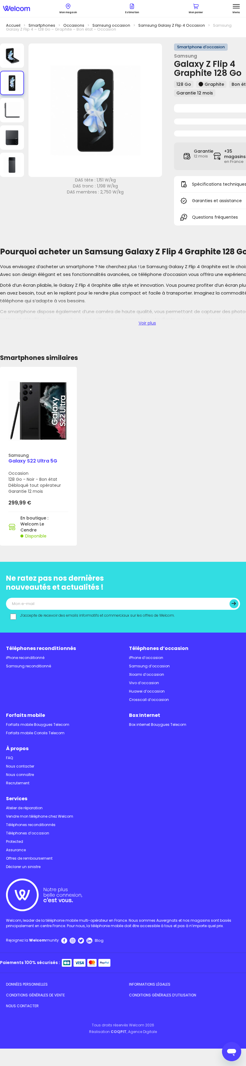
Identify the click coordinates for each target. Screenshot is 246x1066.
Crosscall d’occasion (149, 699)
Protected (14, 841)
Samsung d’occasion (149, 666)
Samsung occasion (111, 25)
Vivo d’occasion (144, 682)
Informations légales (149, 984)
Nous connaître (20, 774)
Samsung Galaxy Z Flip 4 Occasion (171, 25)
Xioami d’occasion (146, 674)
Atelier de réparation (24, 807)
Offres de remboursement (29, 858)
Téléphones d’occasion (158, 648)
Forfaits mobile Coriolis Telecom (35, 732)
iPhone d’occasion (146, 657)
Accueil (13, 25)
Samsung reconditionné (28, 666)
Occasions (73, 25)
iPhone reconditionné (25, 657)
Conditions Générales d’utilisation (162, 995)
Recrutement (17, 783)
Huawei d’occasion (147, 691)
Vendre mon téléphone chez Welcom (39, 816)
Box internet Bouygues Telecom (157, 724)
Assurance (16, 849)
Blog (99, 940)
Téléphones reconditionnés (41, 648)
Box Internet (144, 715)
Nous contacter (20, 766)
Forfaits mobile (25, 715)
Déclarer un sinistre (23, 866)
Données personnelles (27, 984)
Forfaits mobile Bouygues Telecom (37, 724)
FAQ (9, 757)
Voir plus (147, 323)
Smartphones (41, 25)
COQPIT (119, 1031)
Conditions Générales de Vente (35, 995)
